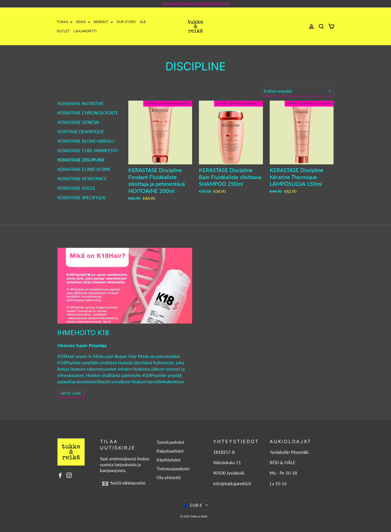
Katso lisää (71, 393)
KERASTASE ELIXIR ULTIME (84, 169)
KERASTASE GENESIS (78, 122)
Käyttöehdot (169, 459)
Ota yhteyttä (169, 477)
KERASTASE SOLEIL (76, 188)
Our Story (126, 22)
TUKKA (63, 22)
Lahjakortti (85, 31)
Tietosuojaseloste (173, 468)
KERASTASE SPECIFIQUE (81, 197)
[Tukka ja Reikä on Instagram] (69, 474)
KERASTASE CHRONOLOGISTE (87, 112)
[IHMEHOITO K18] (124, 286)
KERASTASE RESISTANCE (82, 178)
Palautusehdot (170, 451)
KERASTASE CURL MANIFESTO (87, 150)
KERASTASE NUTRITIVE (80, 103)
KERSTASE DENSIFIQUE (80, 131)
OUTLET (63, 31)
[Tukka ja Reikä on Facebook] (60, 474)
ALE (143, 22)
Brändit (102, 22)
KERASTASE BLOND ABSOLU (85, 141)
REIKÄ (81, 22)
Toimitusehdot (170, 442)
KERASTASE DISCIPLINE (81, 159)
